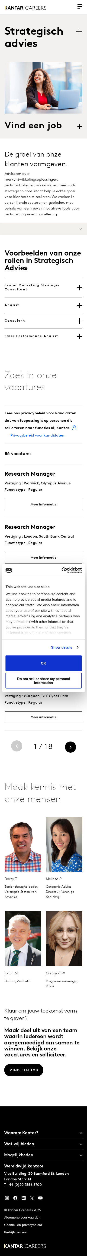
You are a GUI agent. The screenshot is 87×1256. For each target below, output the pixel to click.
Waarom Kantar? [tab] (21, 1133)
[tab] (43, 287)
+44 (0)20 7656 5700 (24, 1185)
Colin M (11, 973)
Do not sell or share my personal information (43, 681)
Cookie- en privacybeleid (23, 1225)
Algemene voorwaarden (22, 1217)
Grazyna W (55, 973)
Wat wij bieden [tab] (19, 1144)
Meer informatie (43, 504)
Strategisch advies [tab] (34, 38)
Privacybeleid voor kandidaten (37, 435)
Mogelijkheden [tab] (18, 1155)
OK (43, 663)
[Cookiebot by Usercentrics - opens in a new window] (62, 570)
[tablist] (46, 38)
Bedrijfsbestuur (15, 1232)
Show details (61, 647)
